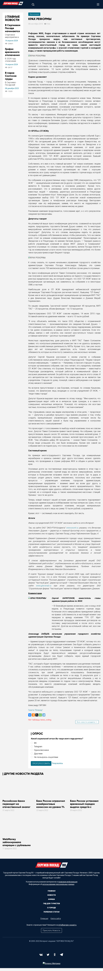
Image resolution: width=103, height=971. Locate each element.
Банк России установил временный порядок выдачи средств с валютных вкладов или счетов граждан (84, 807)
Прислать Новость (51, 930)
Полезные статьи (51, 912)
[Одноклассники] (33, 714)
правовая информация (67, 882)
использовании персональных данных (58, 884)
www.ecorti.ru (72, 528)
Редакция (44, 918)
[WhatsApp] (40, 714)
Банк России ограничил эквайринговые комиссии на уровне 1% (50, 803)
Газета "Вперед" (35, 710)
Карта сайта (56, 918)
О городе (51, 908)
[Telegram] (43, 714)
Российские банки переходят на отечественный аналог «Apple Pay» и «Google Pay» (16, 807)
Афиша (51, 899)
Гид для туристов (51, 903)
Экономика (34, 14)
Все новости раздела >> (87, 722)
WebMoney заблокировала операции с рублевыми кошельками (17, 844)
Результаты (57, 763)
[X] (36, 714)
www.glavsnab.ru (43, 585)
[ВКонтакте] (29, 714)
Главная (51, 891)
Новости (51, 895)
